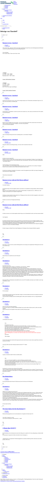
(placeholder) (7, 471)
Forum (4, 22)
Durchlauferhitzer (8, 376)
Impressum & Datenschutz (4, 452)
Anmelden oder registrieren (7, 15)
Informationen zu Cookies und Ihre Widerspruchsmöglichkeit (10, 481)
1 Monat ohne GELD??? (9, 428)
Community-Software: (7, 451)
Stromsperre (6, 239)
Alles (1, 18)
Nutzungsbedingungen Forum (15, 452)
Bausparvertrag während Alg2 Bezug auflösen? (16, 180)
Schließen (23, 481)
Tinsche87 (6, 45)
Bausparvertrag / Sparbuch (10, 43)
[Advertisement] (23, 62)
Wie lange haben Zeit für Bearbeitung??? (14, 408)
